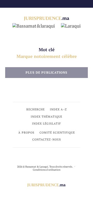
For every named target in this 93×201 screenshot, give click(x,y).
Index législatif (46, 123)
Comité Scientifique (57, 132)
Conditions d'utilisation (46, 169)
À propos (26, 132)
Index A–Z (58, 109)
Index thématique (46, 116)
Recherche (35, 109)
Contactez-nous (46, 139)
